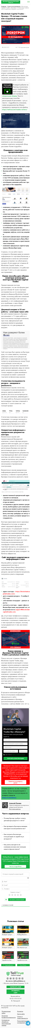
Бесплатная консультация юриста (11, 2)
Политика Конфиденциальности (8, 1016)
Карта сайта (21, 1014)
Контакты (20, 1011)
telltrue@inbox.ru (19, 981)
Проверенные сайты (6, 1012)
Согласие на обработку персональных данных (6, 1022)
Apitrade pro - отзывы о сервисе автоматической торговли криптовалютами (8, 965)
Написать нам (15, 987)
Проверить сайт (15, 992)
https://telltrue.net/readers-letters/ (14, 110)
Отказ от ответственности (22, 1017)
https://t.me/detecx (9, 798)
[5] (20, 895)
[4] (18, 895)
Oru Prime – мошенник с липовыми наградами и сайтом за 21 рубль (23, 965)
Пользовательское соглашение (23, 1021)
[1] (9, 895)
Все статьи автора (15, 809)
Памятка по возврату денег (15, 782)
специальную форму (9, 96)
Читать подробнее (15, 866)
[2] (12, 895)
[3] (15, 895)
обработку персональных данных (18, 754)
